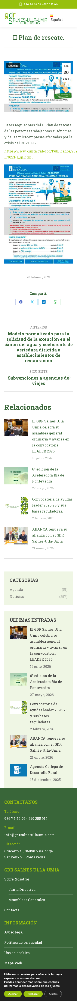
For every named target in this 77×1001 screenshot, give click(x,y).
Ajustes (53, 994)
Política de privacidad (23, 942)
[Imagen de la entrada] (16, 427)
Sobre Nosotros (17, 879)
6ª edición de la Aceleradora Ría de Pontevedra (48, 475)
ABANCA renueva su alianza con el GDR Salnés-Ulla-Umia (49, 535)
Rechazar (33, 994)
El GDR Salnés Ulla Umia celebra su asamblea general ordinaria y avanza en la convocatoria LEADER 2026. (51, 436)
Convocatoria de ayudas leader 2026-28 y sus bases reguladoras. (52, 505)
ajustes (55, 986)
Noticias (13, 65)
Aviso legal (14, 932)
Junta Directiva (22, 889)
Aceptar (13, 994)
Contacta (11, 910)
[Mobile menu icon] (70, 18)
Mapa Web (13, 963)
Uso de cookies (17, 952)
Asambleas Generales (27, 899)
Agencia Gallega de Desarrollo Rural (46, 769)
